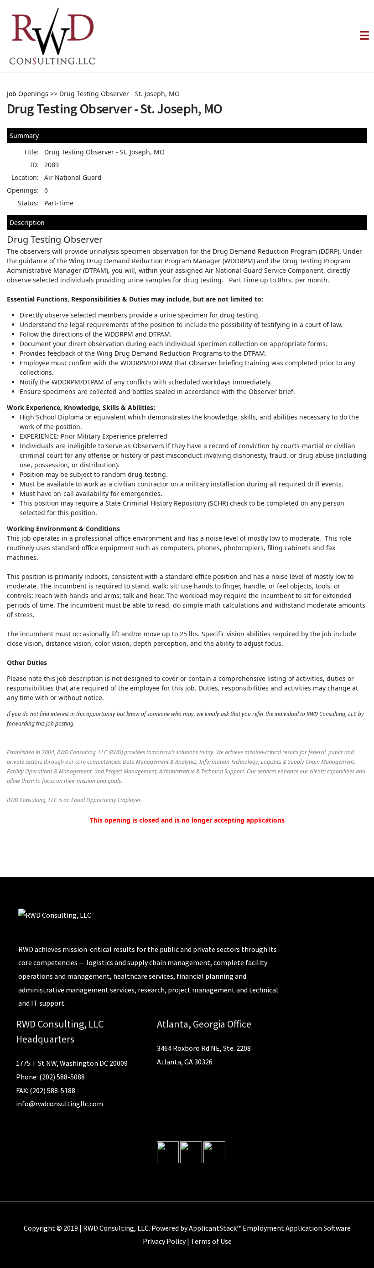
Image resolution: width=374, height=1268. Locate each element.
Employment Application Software (297, 1227)
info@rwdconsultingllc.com (59, 1103)
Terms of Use (211, 1241)
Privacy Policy (164, 1241)
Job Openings (27, 93)
